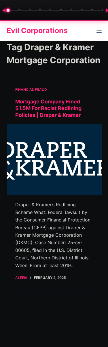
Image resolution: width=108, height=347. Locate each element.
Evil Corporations (37, 30)
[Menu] (99, 30)
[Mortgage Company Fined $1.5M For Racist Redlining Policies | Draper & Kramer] (54, 159)
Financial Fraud (31, 89)
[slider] (55, 10)
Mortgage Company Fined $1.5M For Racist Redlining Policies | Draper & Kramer (48, 108)
